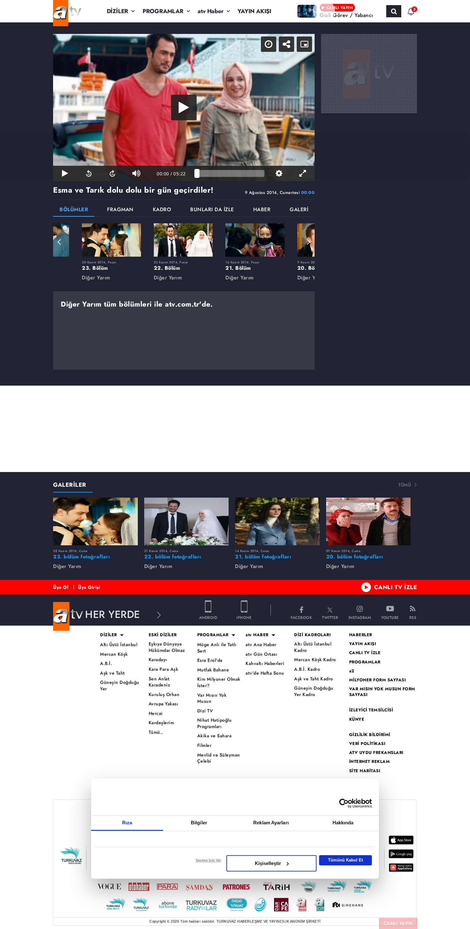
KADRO (162, 210)
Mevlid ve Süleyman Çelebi (218, 758)
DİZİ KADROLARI (312, 635)
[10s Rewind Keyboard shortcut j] (88, 173)
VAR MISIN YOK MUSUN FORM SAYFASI (382, 692)
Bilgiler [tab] (199, 822)
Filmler (204, 745)
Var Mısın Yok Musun (212, 698)
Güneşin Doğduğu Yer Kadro (313, 691)
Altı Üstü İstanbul (118, 645)
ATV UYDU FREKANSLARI (376, 753)
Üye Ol (60, 587)
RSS (413, 617)
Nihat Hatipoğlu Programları (214, 723)
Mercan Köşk (114, 654)
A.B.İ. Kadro (307, 669)
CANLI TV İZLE (395, 587)
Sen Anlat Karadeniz (159, 682)
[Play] (184, 107)
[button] (59, 242)
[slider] (230, 173)
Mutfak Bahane (213, 670)
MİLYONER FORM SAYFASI (377, 680)
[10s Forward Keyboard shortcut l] (112, 173)
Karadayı (158, 660)
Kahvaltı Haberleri (265, 664)
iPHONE (244, 617)
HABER (262, 210)
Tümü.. (156, 732)
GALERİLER (69, 485)
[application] (184, 107)
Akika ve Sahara (214, 736)
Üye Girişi (89, 587)
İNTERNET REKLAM (369, 762)
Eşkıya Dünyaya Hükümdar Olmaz (167, 647)
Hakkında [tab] (343, 822)
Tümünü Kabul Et (345, 860)
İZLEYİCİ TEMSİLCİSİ (371, 710)
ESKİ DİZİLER (163, 635)
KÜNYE (356, 719)
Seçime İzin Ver (208, 860)
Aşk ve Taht (112, 673)
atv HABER (257, 635)
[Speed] (268, 44)
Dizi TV (205, 711)
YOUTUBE (390, 617)
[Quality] (279, 173)
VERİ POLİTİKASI (367, 744)
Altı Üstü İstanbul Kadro (312, 647)
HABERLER (360, 635)
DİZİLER (118, 11)
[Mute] (136, 173)
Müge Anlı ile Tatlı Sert (217, 648)
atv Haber (210, 11)
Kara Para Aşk (163, 669)
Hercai (156, 713)
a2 (352, 671)
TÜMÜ (404, 485)
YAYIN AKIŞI (254, 11)
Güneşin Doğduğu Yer (119, 685)
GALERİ (299, 210)
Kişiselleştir (268, 863)
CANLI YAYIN (398, 923)
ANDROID (208, 617)
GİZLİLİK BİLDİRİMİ (369, 735)
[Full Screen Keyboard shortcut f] (303, 173)
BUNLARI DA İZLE (212, 210)
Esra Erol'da (210, 660)
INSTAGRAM (360, 617)
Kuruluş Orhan (164, 695)
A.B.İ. (106, 664)
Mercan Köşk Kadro (315, 660)
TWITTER (330, 617)
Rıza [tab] (127, 822)
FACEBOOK (301, 617)
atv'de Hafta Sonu (265, 673)
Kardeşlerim (161, 723)
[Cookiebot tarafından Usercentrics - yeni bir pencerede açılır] (344, 803)
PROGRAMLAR (163, 11)
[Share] (286, 44)
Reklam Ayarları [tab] (271, 822)
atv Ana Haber (261, 645)
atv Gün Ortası (261, 654)
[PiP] (304, 44)
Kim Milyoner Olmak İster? (218, 682)
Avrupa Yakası (163, 704)
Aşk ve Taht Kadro (313, 679)
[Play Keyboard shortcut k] (65, 173)
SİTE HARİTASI (364, 771)
